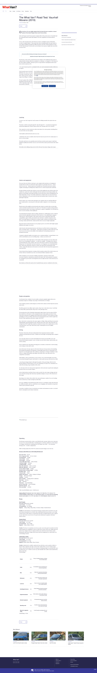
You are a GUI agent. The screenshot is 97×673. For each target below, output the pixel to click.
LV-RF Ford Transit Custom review (20, 643)
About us (57, 659)
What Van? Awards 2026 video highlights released (68, 39)
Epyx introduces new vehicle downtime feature (68, 44)
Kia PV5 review (53, 643)
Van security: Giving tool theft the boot (67, 42)
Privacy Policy (72, 659)
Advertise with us (58, 660)
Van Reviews (21, 14)
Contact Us (57, 662)
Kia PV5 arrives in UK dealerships (66, 37)
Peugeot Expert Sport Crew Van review (39, 643)
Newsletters (57, 663)
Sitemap (71, 662)
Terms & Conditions (73, 660)
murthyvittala (21, 22)
